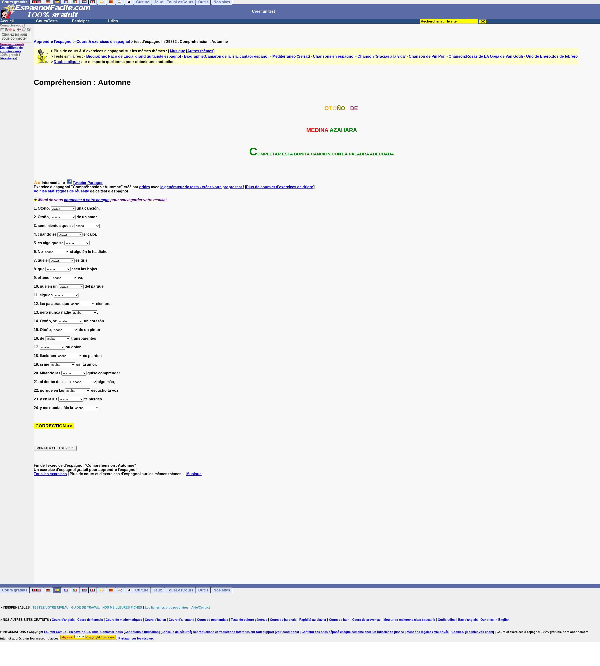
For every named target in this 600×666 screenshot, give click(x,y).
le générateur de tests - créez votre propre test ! (202, 187)
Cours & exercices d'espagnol (103, 42)
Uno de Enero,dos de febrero (552, 56)
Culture (141, 590)
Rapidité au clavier (312, 619)
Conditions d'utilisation (142, 632)
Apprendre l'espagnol (53, 42)
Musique (177, 51)
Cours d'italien (155, 619)
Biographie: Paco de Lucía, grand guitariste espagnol (133, 56)
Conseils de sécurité (176, 632)
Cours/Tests (47, 21)
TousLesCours (180, 590)
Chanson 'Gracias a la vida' (381, 56)
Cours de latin (339, 619)
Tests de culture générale (249, 619)
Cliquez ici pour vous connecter (14, 36)
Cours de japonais (283, 619)
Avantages (8, 58)
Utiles (113, 21)
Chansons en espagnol (333, 56)
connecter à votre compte (86, 200)
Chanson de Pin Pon (427, 56)
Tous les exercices (50, 474)
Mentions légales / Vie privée (428, 632)
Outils (203, 590)
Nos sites (222, 590)
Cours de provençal (366, 619)
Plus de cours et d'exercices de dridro (279, 187)
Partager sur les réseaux (136, 638)
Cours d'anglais (63, 619)
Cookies (457, 632)
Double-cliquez (67, 62)
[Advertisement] (317, 530)
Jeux (157, 590)
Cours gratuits (14, 590)
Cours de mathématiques (124, 619)
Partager (95, 183)
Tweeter (79, 183)
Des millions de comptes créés (12, 47)
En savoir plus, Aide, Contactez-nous (96, 632)
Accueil (7, 21)
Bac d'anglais (468, 619)
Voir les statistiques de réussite (61, 191)
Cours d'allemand (181, 619)
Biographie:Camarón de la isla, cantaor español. (226, 56)
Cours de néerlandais (212, 619)
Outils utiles (446, 619)
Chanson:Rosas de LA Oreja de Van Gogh (486, 56)
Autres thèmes (200, 51)
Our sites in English (495, 619)
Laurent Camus (55, 632)
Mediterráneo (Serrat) (291, 56)
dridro (144, 187)
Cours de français (90, 619)
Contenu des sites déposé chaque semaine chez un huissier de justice (353, 632)
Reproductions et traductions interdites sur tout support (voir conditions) (246, 632)
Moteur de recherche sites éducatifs (409, 619)
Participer (80, 21)
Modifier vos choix (479, 632)
